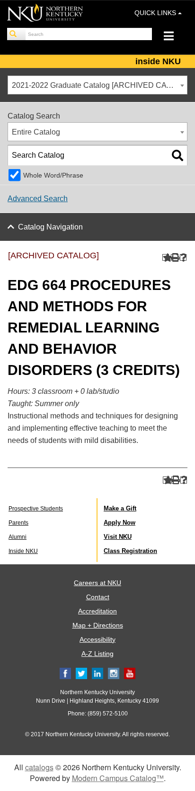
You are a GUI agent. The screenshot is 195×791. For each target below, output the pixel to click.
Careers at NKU (97, 583)
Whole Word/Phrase (53, 175)
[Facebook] (65, 673)
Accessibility (97, 639)
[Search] (16, 34)
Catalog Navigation (50, 227)
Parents (18, 522)
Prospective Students (36, 508)
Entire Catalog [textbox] (36, 132)
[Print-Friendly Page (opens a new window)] (174, 257)
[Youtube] (130, 673)
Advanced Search (38, 199)
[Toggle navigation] (173, 37)
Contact (97, 597)
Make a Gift (120, 508)
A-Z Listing (97, 653)
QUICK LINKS (156, 13)
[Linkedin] (97, 673)
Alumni (18, 537)
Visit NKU (118, 536)
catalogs (39, 767)
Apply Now (119, 522)
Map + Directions (97, 625)
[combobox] (97, 85)
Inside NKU (23, 551)
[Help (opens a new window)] (183, 257)
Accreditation (97, 611)
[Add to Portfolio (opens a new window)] (165, 257)
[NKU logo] (45, 14)
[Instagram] (114, 673)
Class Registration (130, 550)
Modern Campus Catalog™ (118, 778)
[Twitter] (81, 673)
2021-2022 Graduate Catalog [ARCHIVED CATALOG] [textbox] (99, 85)
